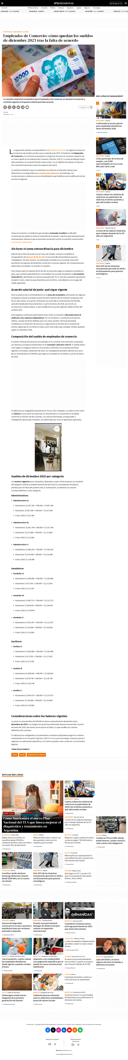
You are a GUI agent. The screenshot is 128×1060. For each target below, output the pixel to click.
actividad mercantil (57, 150)
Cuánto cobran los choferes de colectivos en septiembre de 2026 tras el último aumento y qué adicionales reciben (110, 198)
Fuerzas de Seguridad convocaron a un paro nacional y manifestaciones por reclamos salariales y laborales (17, 927)
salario (14, 755)
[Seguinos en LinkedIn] (64, 1030)
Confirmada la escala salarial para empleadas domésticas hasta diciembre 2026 (109, 126)
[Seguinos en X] (53, 1030)
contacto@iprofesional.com (64, 1054)
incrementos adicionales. (21, 242)
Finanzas (61, 8)
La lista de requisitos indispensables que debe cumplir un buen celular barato (80, 944)
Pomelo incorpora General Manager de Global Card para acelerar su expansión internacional (46, 927)
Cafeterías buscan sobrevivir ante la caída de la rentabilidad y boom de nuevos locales (48, 998)
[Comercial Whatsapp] (78, 1044)
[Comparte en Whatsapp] (14, 107)
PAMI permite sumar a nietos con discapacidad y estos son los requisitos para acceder (47, 840)
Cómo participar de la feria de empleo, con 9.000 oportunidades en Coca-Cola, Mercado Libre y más (109, 162)
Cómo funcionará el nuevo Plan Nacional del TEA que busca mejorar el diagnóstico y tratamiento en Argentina (32, 824)
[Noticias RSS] (74, 1030)
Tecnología (96, 8)
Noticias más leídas (12, 774)
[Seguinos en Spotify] (80, 1030)
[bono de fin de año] (28, 257)
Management (17, 32)
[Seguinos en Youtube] (69, 1030)
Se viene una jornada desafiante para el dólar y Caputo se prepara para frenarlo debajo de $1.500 (79, 962)
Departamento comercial (75, 1040)
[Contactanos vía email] (49, 1044)
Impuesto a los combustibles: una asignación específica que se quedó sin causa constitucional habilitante (48, 963)
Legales (78, 8)
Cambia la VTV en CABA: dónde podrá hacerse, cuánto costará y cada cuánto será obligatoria (110, 841)
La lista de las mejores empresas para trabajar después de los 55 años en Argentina (111, 233)
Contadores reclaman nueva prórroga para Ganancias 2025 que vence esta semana (78, 926)
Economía (44, 8)
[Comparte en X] (9, 107)
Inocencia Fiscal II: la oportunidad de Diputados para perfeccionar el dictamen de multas (79, 997)
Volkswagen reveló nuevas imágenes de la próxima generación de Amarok (14, 998)
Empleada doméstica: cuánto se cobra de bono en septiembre (78, 978)
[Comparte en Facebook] (5, 107)
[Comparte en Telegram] (22, 107)
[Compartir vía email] (27, 107)
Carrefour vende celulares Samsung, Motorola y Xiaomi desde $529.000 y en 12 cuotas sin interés (15, 877)
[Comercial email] (73, 1044)
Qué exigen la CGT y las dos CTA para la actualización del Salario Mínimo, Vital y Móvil (78, 876)
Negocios (87, 8)
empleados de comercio (36, 755)
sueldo (22, 755)
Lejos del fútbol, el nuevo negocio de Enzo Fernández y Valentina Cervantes (109, 962)
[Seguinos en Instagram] (58, 1030)
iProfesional (7, 32)
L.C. (7, 112)
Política (52, 8)
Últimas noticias (33, 8)
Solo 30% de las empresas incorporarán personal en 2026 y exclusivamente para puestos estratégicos (110, 270)
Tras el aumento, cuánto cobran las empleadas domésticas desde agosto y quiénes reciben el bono (16, 963)
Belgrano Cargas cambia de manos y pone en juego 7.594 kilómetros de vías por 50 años (79, 840)
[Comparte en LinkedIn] (18, 107)
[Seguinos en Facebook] (47, 1030)
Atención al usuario (52, 1039)
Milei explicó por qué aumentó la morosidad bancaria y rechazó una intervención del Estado (79, 858)
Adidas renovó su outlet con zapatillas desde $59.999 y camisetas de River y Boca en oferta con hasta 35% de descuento (16, 841)
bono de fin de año (37, 257)
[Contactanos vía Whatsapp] (55, 1044)
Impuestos (70, 8)
